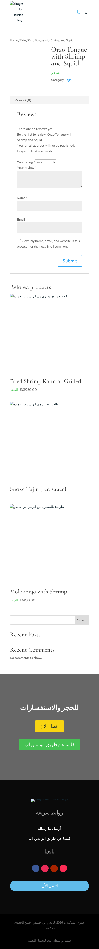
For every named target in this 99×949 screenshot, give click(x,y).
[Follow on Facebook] (35, 868)
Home (14, 40)
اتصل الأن (49, 726)
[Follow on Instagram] (45, 868)
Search (82, 620)
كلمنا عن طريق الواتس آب (49, 744)
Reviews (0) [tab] (23, 100)
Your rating (26, 162)
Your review (26, 167)
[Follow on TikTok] (63, 868)
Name (22, 198)
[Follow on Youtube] (54, 868)
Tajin (23, 40)
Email (22, 219)
